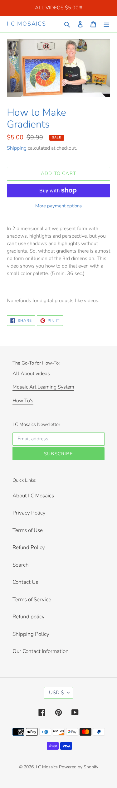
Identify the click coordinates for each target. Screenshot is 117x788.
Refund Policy (28, 547)
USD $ (56, 692)
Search (20, 564)
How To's (22, 400)
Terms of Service (31, 599)
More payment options (58, 206)
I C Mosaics (26, 24)
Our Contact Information (40, 651)
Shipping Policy (30, 634)
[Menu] (106, 24)
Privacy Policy (29, 512)
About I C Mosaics (33, 495)
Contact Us (25, 582)
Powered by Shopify (78, 767)
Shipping (17, 148)
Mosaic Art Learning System (43, 387)
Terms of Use (27, 530)
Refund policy (28, 616)
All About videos (31, 373)
